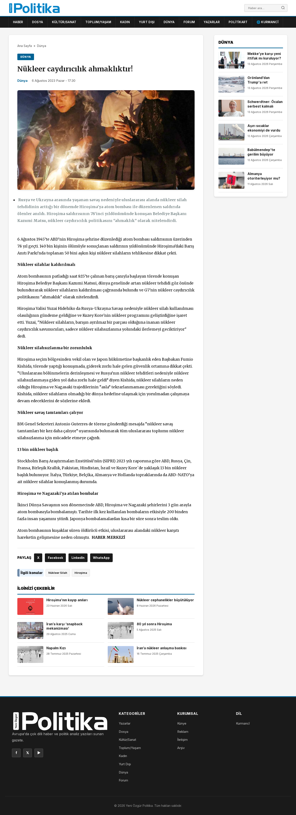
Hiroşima (81, 572)
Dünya (169, 22)
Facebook (55, 557)
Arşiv (181, 748)
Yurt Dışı (147, 22)
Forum (189, 22)
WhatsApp (101, 557)
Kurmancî (243, 723)
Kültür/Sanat (64, 22)
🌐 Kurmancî (268, 22)
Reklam (182, 732)
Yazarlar (212, 22)
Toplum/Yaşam (98, 22)
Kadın (125, 22)
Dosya (37, 22)
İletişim (182, 740)
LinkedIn (78, 557)
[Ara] (283, 8)
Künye (181, 723)
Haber (18, 22)
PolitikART (238, 22)
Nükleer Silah (57, 572)
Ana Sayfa (24, 46)
